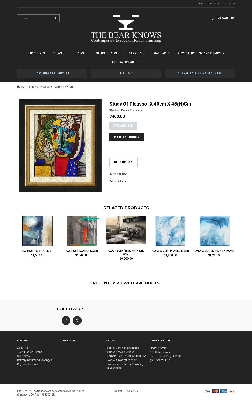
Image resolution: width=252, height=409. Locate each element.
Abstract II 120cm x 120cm (37, 250)
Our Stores (23, 355)
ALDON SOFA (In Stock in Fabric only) (126, 252)
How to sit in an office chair (121, 360)
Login (212, 3)
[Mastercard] (215, 390)
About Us (22, 347)
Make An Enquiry (126, 137)
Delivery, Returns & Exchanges (34, 360)
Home (201, 3)
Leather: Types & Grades (120, 351)
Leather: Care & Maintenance (122, 347)
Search (118, 390)
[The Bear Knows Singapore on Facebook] (65, 320)
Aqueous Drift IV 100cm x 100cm (214, 250)
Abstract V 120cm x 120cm (82, 250)
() (226, 18)
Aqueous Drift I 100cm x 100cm (170, 250)
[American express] (223, 390)
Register (229, 3)
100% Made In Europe (29, 351)
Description (123, 162)
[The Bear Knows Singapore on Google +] (76, 320)
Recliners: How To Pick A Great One (126, 355)
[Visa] (207, 390)
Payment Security (27, 364)
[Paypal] (232, 390)
